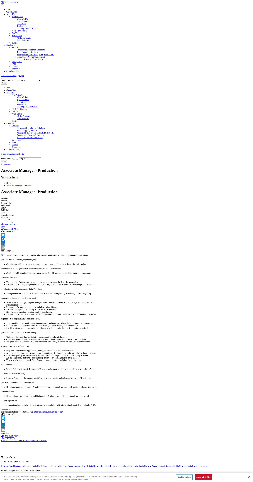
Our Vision (21, 24)
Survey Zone (17, 61)
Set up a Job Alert (10, 229)
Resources (16, 69)
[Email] (126, 247)
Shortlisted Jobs (12, 71)
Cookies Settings (184, 477)
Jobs (8, 9)
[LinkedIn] (126, 243)
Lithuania (114, 466)
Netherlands (139, 466)
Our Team (16, 33)
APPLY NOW (9, 224)
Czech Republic (43, 466)
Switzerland (197, 466)
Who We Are (17, 16)
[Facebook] (126, 239)
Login (21, 75)
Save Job (5, 227)
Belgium (4, 466)
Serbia (176, 466)
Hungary (97, 466)
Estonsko (63, 466)
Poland (154, 466)
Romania (169, 466)
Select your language (9, 80)
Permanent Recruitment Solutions (31, 50)
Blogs (14, 43)
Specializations (23, 21)
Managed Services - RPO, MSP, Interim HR (35, 54)
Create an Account (8, 75)
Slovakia (182, 466)
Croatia (34, 466)
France (70, 466)
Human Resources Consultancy (30, 59)
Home (8, 183)
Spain (189, 466)
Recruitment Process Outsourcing (31, 57)
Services (15, 47)
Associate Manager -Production (19, 185)
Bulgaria (17, 466)
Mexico (130, 466)
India (103, 466)
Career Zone (11, 12)
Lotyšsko (122, 466)
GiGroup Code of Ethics (27, 28)
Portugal (161, 466)
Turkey (206, 466)
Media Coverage (24, 38)
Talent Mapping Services (27, 52)
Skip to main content (9, 2)
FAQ (14, 64)
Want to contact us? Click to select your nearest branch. (24, 440)
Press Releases (23, 40)
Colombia (26, 466)
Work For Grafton (19, 31)
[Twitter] (126, 235)
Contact (15, 66)
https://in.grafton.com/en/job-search (48, 412)
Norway (147, 466)
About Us (10, 14)
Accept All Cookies (203, 477)
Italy (108, 466)
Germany (77, 466)
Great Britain (87, 466)
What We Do (22, 19)
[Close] (249, 477)
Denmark (55, 466)
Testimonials (22, 26)
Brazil (11, 466)
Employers (10, 45)
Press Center (17, 35)
